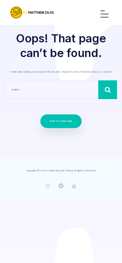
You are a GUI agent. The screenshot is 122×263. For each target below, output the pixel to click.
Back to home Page (61, 121)
